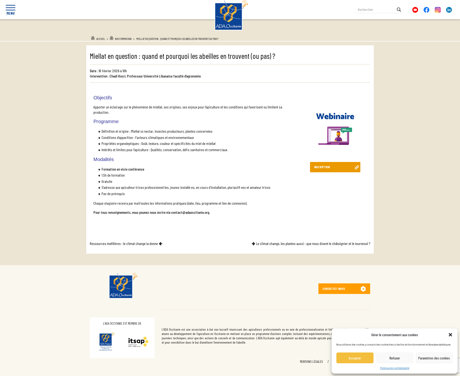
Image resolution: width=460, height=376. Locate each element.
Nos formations (123, 38)
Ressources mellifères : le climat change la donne (124, 243)
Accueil (100, 38)
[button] (450, 334)
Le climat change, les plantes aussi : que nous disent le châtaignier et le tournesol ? (313, 243)
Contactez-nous (333, 289)
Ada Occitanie (230, 32)
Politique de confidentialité (394, 368)
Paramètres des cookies (434, 358)
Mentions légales (311, 361)
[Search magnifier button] (399, 9)
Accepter (355, 358)
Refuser (395, 358)
